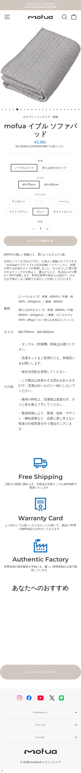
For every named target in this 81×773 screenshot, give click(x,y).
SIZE (40, 177)
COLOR (40, 194)
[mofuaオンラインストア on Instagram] (19, 697)
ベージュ (63, 201)
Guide (40, 737)
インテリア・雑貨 (47, 117)
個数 (40, 221)
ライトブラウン (18, 211)
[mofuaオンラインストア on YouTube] (40, 697)
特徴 (40, 160)
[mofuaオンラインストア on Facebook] (29, 697)
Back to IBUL (44, 672)
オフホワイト (42, 201)
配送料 (24, 146)
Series (40, 724)
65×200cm (51, 184)
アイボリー (18, 201)
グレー (40, 211)
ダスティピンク (62, 211)
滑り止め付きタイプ (54, 167)
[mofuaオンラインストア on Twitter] (52, 697)
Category (40, 712)
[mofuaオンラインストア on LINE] (61, 697)
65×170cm (29, 184)
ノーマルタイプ (24, 167)
